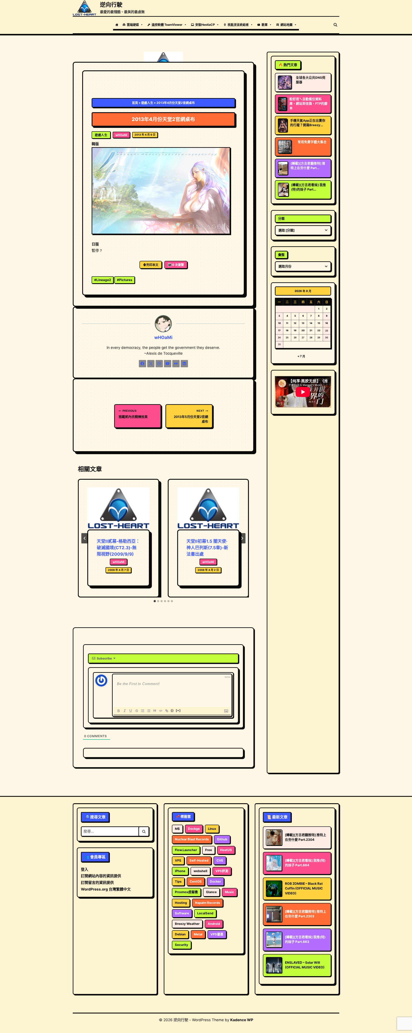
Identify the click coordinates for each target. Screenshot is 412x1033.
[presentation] (118, 508)
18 (287, 330)
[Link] (167, 710)
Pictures (124, 280)
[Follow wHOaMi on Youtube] (167, 363)
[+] (178, 710)
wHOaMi (121, 135)
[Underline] (131, 710)
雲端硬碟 (133, 24)
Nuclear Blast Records (192, 839)
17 (279, 330)
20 (302, 330)
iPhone (180, 871)
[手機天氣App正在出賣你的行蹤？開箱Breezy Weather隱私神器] (283, 125)
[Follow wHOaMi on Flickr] (176, 363)
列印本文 (152, 264)
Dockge (194, 829)
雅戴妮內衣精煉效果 (133, 414)
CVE (220, 860)
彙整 (281, 255)
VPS (178, 860)
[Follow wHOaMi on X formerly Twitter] (150, 363)
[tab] (155, 601)
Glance (211, 892)
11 (287, 323)
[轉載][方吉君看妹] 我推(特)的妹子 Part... (308, 187)
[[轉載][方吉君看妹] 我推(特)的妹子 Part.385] (283, 190)
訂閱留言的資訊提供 (97, 882)
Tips (178, 881)
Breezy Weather (187, 924)
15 (319, 323)
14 (311, 323)
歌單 (265, 24)
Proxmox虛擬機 (186, 892)
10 (279, 323)
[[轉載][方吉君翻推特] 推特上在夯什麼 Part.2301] (283, 168)
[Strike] (137, 710)
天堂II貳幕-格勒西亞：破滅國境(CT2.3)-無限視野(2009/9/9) (118, 548)
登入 (84, 869)
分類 (281, 218)
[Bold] (119, 710)
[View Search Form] (335, 25)
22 (318, 330)
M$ (177, 829)
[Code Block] (161, 710)
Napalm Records (207, 903)
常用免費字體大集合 (312, 142)
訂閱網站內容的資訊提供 (101, 876)
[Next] (242, 538)
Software (182, 913)
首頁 (135, 102)
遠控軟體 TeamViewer (167, 24)
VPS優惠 (217, 934)
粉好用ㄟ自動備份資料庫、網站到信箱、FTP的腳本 (308, 103)
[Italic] (125, 710)
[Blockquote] (155, 710)
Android (214, 924)
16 (326, 323)
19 (295, 330)
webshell (200, 871)
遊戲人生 (147, 102)
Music (229, 892)
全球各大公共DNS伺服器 (310, 80)
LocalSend (205, 913)
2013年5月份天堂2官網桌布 (191, 416)
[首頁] (116, 24)
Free (208, 850)
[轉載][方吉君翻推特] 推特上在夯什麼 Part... (308, 166)
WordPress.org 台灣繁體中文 (106, 889)
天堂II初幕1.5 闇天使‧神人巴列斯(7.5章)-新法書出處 (207, 548)
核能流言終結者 (238, 24)
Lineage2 (102, 280)
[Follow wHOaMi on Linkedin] (184, 363)
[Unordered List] (149, 710)
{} (172, 710)
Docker (215, 881)
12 (295, 323)
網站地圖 (286, 24)
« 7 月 (301, 356)
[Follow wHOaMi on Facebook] (142, 363)
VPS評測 (221, 871)
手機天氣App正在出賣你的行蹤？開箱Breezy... (307, 123)
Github (222, 839)
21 (311, 330)
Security (181, 945)
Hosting (181, 903)
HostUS (226, 850)
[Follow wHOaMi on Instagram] (159, 363)
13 (303, 323)
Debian (180, 934)
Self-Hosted (198, 860)
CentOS (196, 881)
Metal (198, 934)
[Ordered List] (143, 710)
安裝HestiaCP (205, 24)
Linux (212, 829)
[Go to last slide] (84, 538)
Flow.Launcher (186, 850)
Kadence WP (241, 1020)
